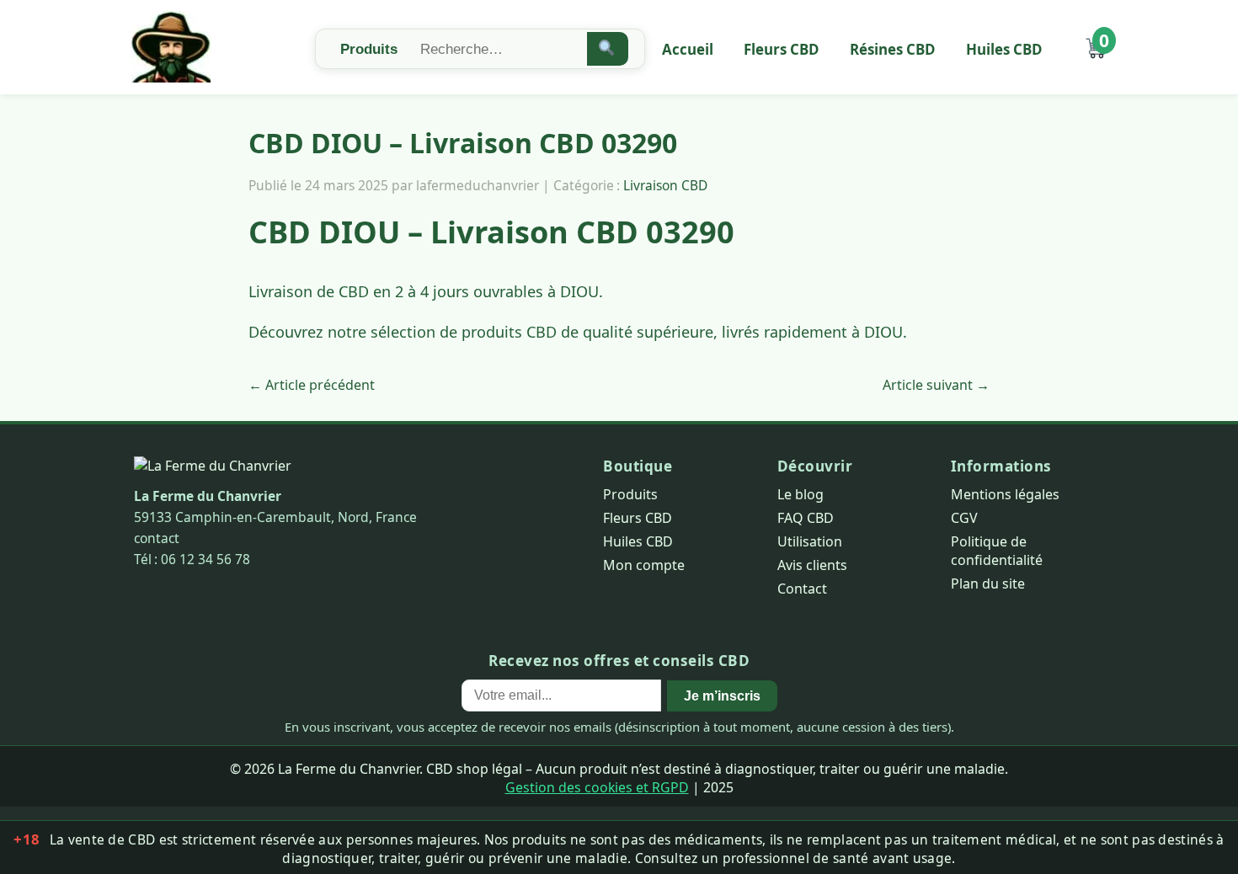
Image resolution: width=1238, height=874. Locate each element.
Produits (630, 494)
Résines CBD (893, 49)
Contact (802, 588)
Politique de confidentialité (997, 550)
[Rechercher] (607, 49)
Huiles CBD (1004, 49)
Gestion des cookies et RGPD (597, 787)
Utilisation (809, 541)
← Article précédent (311, 385)
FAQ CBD (805, 518)
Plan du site (988, 583)
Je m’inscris (722, 695)
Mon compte (644, 565)
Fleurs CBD (781, 49)
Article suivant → (936, 385)
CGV (964, 518)
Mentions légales (1005, 494)
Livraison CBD (665, 185)
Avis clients (812, 565)
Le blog (800, 494)
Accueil (687, 49)
